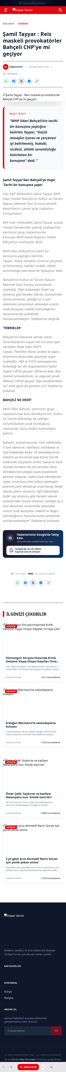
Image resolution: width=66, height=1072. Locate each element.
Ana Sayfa (8, 23)
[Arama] (60, 10)
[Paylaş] (51, 1067)
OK (56, 1030)
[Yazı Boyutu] (11, 1067)
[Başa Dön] (60, 1067)
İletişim (8, 998)
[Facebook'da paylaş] (14, 81)
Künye (8, 991)
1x (42, 1067)
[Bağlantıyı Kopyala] (37, 81)
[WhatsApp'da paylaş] (6, 81)
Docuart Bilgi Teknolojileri (24, 1059)
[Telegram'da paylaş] (29, 81)
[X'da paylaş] (21, 81)
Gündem (23, 23)
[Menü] (6, 10)
